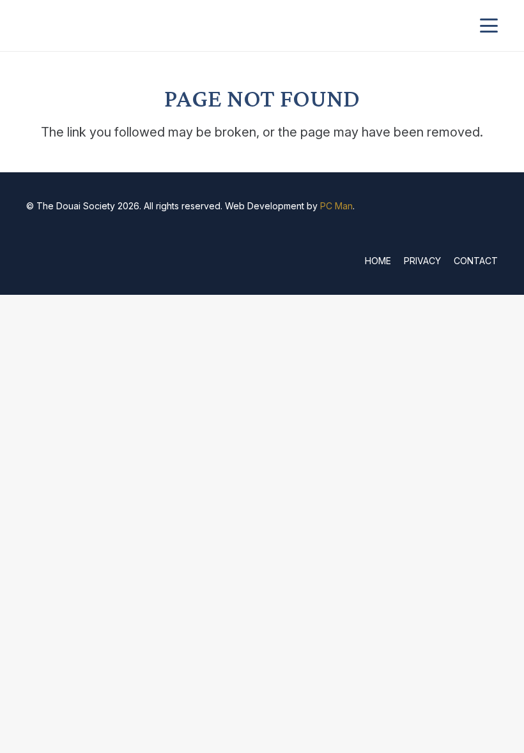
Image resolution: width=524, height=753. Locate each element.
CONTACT (476, 260)
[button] (489, 25)
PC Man (336, 205)
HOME (378, 260)
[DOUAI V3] (97, 25)
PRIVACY (422, 260)
